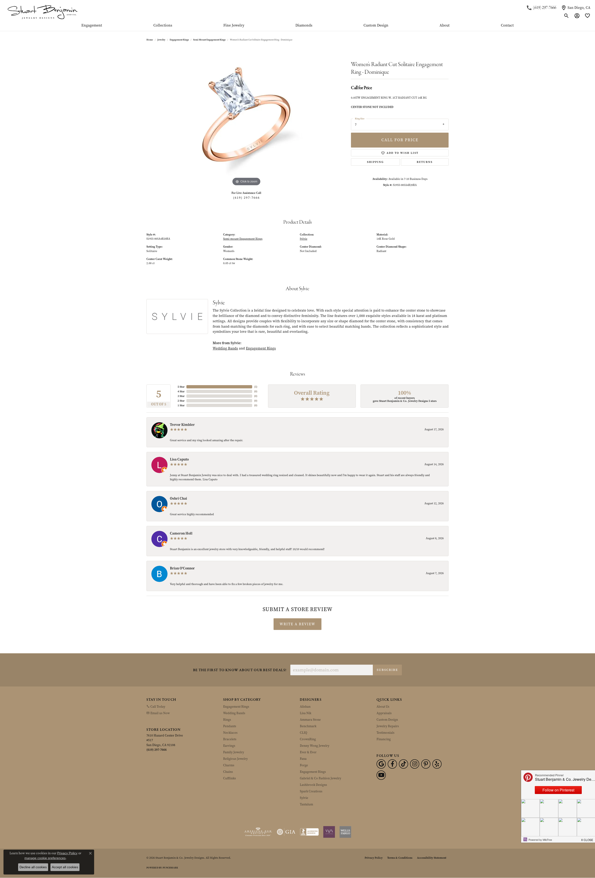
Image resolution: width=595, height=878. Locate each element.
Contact (507, 26)
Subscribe (387, 670)
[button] (566, 15)
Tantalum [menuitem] (306, 804)
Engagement (91, 26)
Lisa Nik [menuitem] (305, 713)
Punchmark (170, 867)
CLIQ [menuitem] (303, 732)
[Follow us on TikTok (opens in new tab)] (403, 764)
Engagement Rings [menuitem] (236, 706)
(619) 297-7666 (246, 197)
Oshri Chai (178, 498)
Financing (384, 739)
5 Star (181, 387)
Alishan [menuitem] (305, 706)
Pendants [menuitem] (229, 726)
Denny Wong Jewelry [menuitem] (314, 745)
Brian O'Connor (182, 568)
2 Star (181, 401)
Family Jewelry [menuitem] (233, 752)
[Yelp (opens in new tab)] (437, 764)
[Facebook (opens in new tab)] (392, 764)
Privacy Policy (374, 858)
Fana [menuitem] (303, 759)
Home (149, 39)
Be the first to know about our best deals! (240, 670)
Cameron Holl (181, 533)
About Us (383, 706)
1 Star (181, 405)
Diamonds (303, 26)
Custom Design (376, 26)
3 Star (181, 396)
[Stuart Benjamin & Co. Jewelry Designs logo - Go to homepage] (42, 12)
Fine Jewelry (233, 26)
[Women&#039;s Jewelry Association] (329, 832)
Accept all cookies (65, 867)
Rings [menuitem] (227, 719)
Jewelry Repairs (388, 726)
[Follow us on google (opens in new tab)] (381, 764)
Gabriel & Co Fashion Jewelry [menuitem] (320, 778)
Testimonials (385, 732)
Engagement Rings (179, 39)
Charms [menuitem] (228, 765)
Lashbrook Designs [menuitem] (313, 785)
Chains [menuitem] (228, 772)
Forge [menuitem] (304, 765)
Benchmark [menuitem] (308, 726)
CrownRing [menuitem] (308, 739)
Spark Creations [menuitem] (311, 791)
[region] (246, 117)
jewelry (161, 39)
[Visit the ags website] (258, 832)
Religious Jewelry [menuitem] (235, 759)
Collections (162, 26)
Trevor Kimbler (182, 424)
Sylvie (303, 239)
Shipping (375, 162)
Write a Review (297, 624)
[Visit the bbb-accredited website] (309, 832)
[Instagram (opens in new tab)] (414, 764)
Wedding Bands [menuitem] (234, 713)
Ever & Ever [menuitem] (308, 752)
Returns (425, 162)
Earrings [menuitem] (229, 745)
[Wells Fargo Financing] (345, 832)
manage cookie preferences (45, 858)
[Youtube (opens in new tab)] (381, 775)
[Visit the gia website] (286, 832)
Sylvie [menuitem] (304, 798)
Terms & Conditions (399, 858)
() (255, 387)
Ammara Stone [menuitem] (310, 719)
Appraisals (384, 713)
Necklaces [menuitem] (230, 732)
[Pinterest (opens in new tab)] (425, 764)
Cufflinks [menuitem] (229, 778)
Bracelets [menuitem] (229, 739)
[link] (541, 7)
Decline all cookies (33, 867)
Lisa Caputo (179, 459)
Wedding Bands (225, 348)
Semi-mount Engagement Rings (209, 39)
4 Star (181, 391)
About (445, 26)
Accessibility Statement (431, 858)
